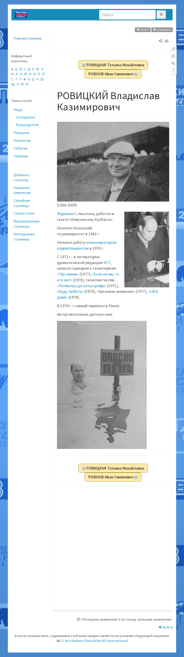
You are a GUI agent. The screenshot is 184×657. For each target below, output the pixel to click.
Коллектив (22, 140)
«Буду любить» (70, 291)
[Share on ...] (160, 40)
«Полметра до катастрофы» (81, 285)
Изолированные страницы (26, 224)
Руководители (27, 124)
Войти (167, 627)
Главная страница (27, 38)
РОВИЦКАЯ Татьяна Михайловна (115, 64)
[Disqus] (113, 549)
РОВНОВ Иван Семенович (111, 73)
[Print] (166, 40)
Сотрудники (164, 29)
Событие (20, 148)
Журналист (67, 213)
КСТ (107, 262)
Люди (17, 109)
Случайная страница (21, 203)
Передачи (21, 132)
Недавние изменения (22, 190)
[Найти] (161, 14)
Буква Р (144, 29)
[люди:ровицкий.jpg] (102, 384)
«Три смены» (68, 274)
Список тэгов (23, 213)
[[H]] (22, 14)
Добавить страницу (21, 177)
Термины (20, 156)
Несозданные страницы (24, 236)
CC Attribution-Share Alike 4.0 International (94, 640)
